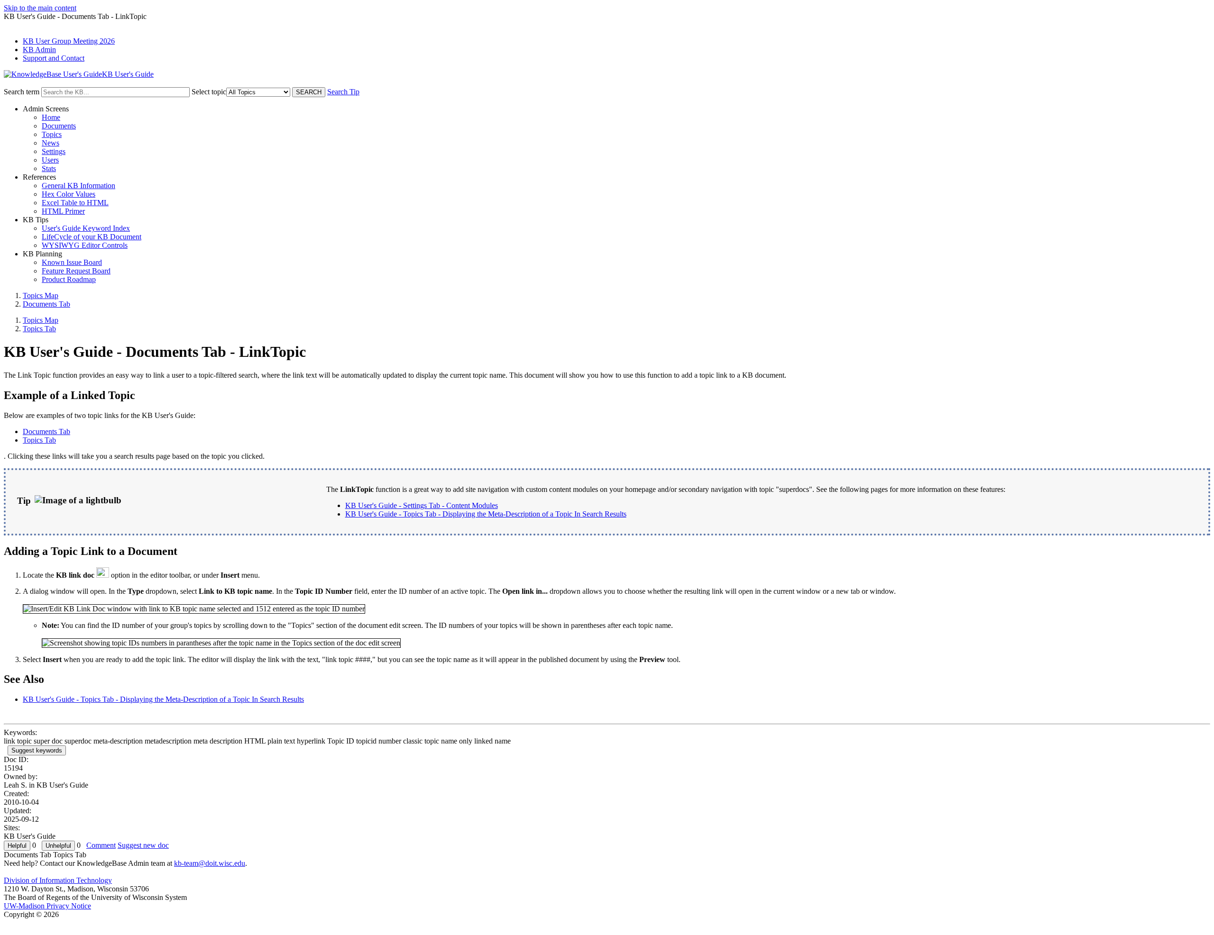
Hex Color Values (68, 194)
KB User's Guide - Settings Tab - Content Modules (421, 505)
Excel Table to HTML (75, 203)
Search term (21, 92)
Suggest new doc (143, 845)
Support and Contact (53, 58)
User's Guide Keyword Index (86, 228)
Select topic (209, 92)
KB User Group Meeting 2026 (69, 41)
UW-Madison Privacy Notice (47, 906)
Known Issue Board (72, 262)
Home (51, 117)
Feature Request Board (76, 271)
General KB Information (78, 186)
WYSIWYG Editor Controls (85, 245)
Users (50, 160)
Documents (59, 126)
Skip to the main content (40, 8)
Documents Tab (46, 304)
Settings (53, 151)
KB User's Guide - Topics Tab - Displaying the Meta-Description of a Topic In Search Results (485, 514)
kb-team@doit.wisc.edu (209, 863)
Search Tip (343, 92)
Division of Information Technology (58, 880)
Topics (52, 134)
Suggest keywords (36, 750)
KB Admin (39, 49)
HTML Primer (63, 211)
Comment (101, 845)
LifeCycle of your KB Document (91, 237)
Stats (49, 168)
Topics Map (40, 295)
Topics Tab (39, 329)
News (50, 143)
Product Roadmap (69, 279)
